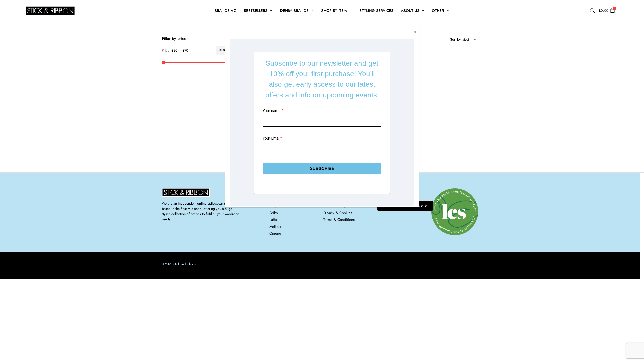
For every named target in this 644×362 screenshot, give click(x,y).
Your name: (272, 110)
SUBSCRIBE (322, 168)
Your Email (271, 138)
